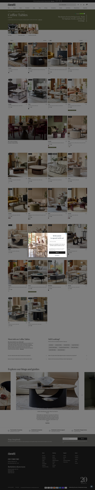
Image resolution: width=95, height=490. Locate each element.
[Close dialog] (65, 233)
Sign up (57, 252)
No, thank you (57, 255)
